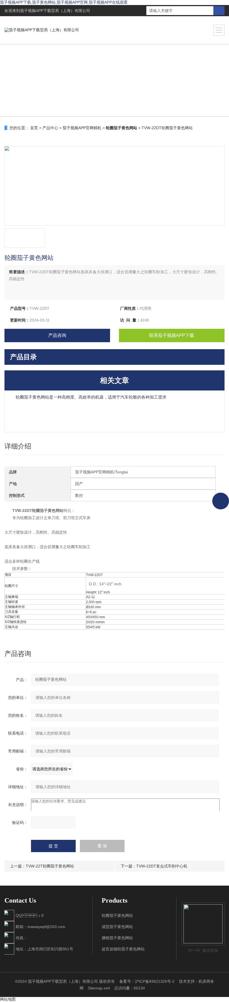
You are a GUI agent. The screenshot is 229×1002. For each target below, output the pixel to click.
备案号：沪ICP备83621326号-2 (147, 981)
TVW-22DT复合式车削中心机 (161, 866)
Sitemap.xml (99, 988)
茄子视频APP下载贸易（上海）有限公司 (55, 10)
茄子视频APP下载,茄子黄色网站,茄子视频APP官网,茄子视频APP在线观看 (64, 2)
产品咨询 (57, 335)
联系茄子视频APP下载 (171, 335)
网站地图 (8, 999)
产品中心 (50, 128)
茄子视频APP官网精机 (82, 128)
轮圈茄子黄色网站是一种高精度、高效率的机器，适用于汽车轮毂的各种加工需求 (91, 397)
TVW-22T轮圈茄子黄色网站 (50, 866)
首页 (34, 128)
